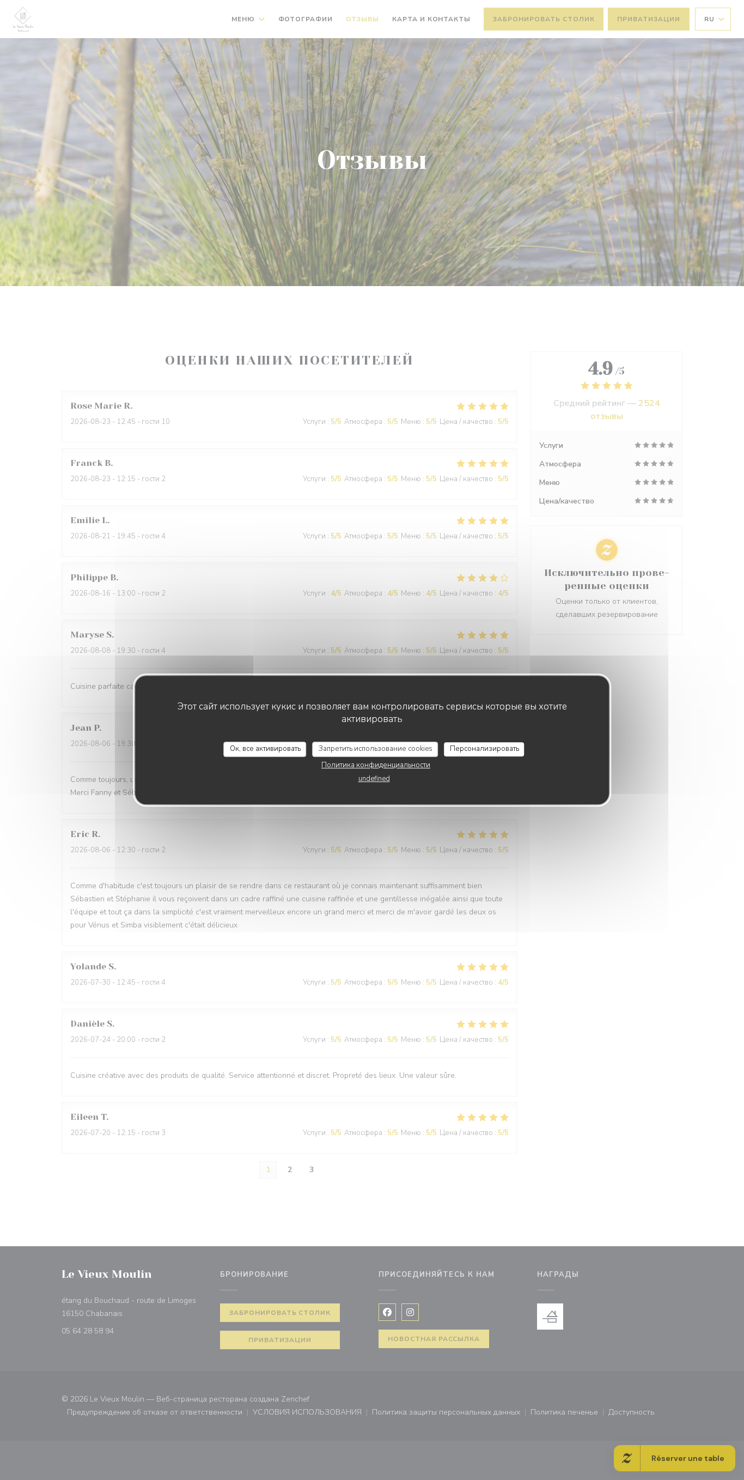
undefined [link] (374, 779)
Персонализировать (484, 749)
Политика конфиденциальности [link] (375, 765)
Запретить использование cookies (375, 749)
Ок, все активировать (265, 749)
